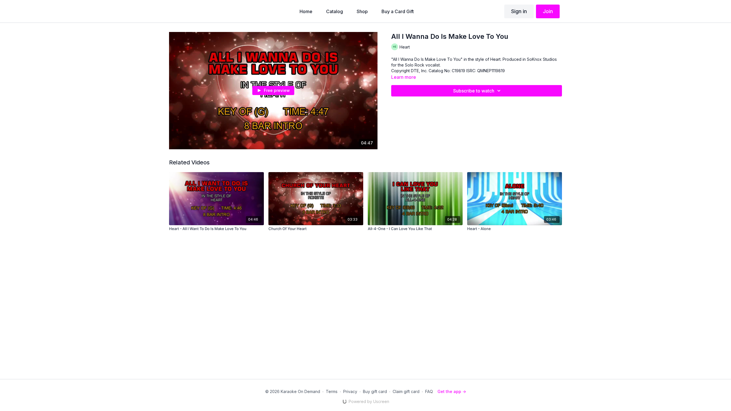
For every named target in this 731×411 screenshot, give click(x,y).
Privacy (350, 391)
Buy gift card (375, 391)
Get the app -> (451, 391)
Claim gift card (406, 391)
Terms (332, 391)
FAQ (429, 391)
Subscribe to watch (473, 91)
